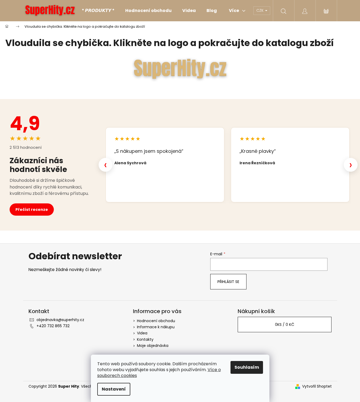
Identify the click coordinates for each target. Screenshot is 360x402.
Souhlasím (246, 367)
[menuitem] (98, 10)
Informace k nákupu (156, 327)
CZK (260, 10)
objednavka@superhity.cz (60, 319)
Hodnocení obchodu (156, 320)
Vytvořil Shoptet (317, 386)
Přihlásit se (228, 281)
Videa (142, 333)
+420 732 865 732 (53, 326)
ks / (284, 324)
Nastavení (114, 389)
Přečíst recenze (31, 209)
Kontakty (145, 339)
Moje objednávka (152, 345)
